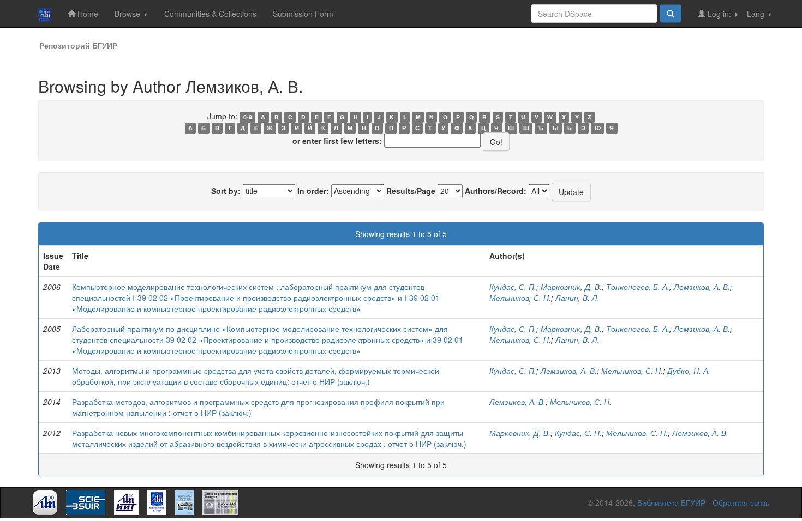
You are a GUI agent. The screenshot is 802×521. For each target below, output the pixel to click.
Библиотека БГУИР (671, 502)
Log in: (719, 13)
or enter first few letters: (337, 140)
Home (86, 13)
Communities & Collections (210, 13)
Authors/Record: (495, 190)
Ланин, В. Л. (577, 297)
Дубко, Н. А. (688, 370)
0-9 (247, 117)
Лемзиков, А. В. (702, 286)
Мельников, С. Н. (520, 297)
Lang (757, 13)
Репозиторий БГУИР (78, 45)
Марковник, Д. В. (571, 286)
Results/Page (410, 190)
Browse (128, 13)
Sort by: (226, 190)
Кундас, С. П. (512, 286)
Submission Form (303, 13)
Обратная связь (741, 502)
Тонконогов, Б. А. (637, 286)
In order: (313, 190)
